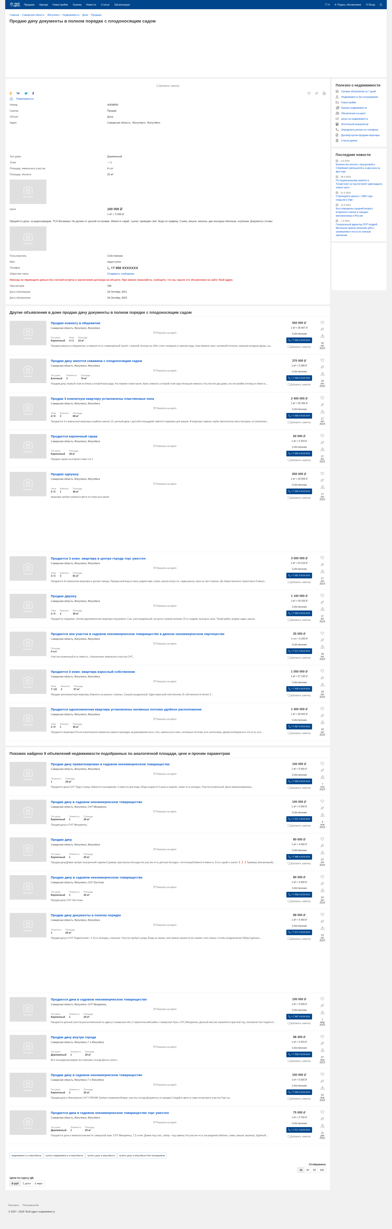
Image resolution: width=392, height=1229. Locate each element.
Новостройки (60, 4)
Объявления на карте (353, 113)
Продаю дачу (61, 839)
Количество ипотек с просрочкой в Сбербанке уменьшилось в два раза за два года (358, 168)
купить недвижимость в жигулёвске (64, 1155)
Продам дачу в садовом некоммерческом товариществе (96, 802)
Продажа (29, 4)
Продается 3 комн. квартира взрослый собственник (93, 671)
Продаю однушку (65, 474)
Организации (122, 4)
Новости (91, 4)
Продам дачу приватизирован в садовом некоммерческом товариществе (110, 764)
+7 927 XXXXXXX (300, 819)
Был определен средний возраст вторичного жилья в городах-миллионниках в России (354, 212)
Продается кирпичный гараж (74, 436)
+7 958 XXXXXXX (124, 268)
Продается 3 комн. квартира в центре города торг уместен (98, 558)
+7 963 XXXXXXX (300, 340)
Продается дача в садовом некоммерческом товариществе (99, 999)
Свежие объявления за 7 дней (358, 91)
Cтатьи (105, 4)
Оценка (77, 4)
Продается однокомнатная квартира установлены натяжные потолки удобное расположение (126, 709)
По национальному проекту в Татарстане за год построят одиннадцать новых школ (359, 184)
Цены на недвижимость (354, 119)
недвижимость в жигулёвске (26, 1155)
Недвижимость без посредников (359, 97)
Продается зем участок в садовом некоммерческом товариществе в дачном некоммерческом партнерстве (137, 634)
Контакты (13, 1205)
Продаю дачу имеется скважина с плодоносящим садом (96, 361)
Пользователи (31, 1205)
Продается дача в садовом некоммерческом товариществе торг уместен (110, 1113)
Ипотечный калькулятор (354, 124)
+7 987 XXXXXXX (300, 575)
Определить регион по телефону (359, 129)
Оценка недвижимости (354, 108)
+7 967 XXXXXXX (300, 726)
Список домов (349, 140)
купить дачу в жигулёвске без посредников (142, 1155)
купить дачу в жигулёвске (101, 1155)
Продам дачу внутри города (73, 1037)
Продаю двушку (64, 596)
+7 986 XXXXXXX (300, 857)
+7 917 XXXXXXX (300, 651)
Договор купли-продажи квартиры (360, 135)
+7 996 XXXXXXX (300, 453)
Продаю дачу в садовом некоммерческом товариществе (97, 877)
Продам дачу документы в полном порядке (86, 915)
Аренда (43, 4)
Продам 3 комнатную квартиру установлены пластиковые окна (102, 398)
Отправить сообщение (120, 273)
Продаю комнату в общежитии (75, 323)
